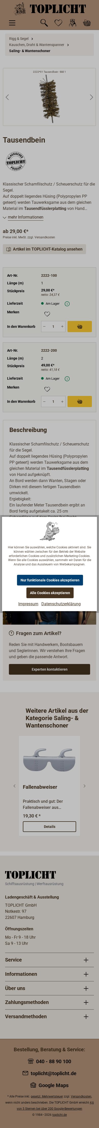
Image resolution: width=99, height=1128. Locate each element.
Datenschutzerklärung (61, 603)
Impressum (28, 603)
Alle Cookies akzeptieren (50, 593)
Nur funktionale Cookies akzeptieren (50, 580)
